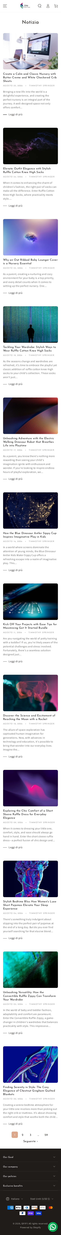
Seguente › (30, 1141)
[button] (39, 6)
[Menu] (5, 6)
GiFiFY (24, 1223)
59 (46, 1135)
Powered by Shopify (30, 1227)
